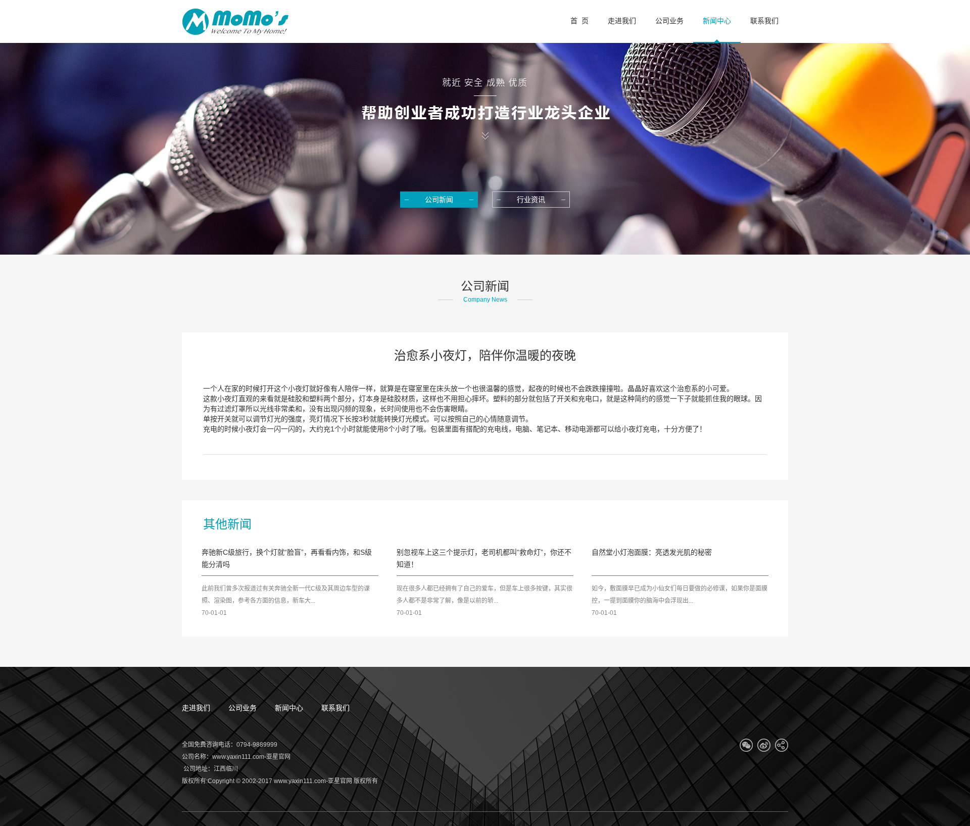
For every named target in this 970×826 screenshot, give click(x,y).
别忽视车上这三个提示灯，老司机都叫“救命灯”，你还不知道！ (484, 558)
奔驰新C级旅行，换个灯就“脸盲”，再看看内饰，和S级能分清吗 (287, 558)
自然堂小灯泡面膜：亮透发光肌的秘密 (652, 552)
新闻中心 (289, 708)
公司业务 (242, 708)
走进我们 (196, 708)
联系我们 (335, 708)
